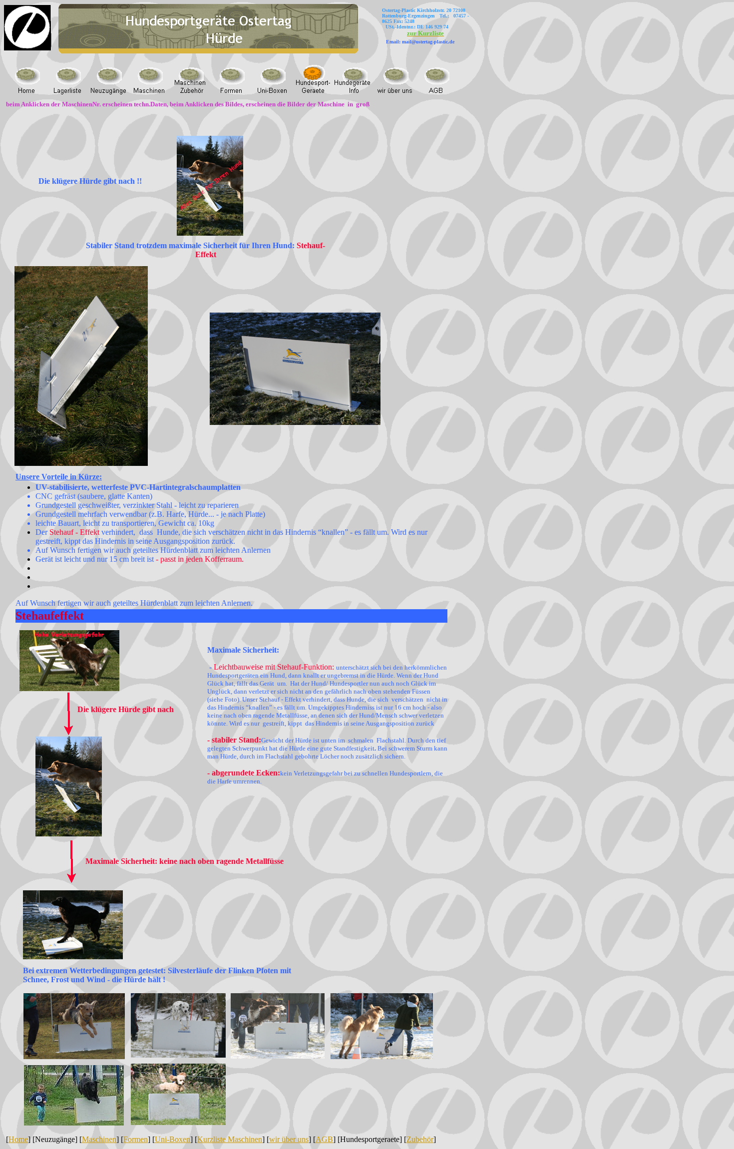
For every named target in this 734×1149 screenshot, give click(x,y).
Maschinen (99, 1139)
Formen (135, 1139)
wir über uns (289, 1139)
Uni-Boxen (172, 1139)
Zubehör (419, 1139)
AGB (324, 1139)
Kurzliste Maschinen (229, 1139)
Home (18, 1139)
